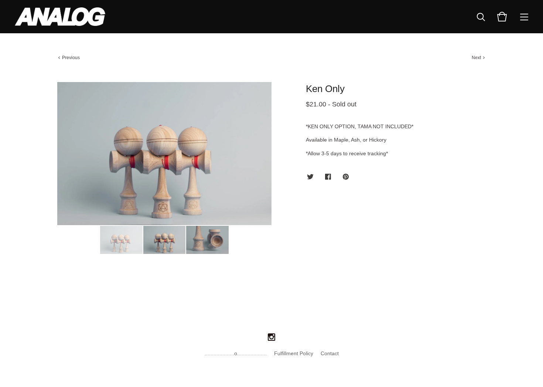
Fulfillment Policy (293, 353)
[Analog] (60, 16)
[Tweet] (310, 177)
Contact (330, 353)
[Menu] (524, 17)
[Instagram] (271, 337)
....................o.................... (236, 353)
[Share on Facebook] (328, 177)
